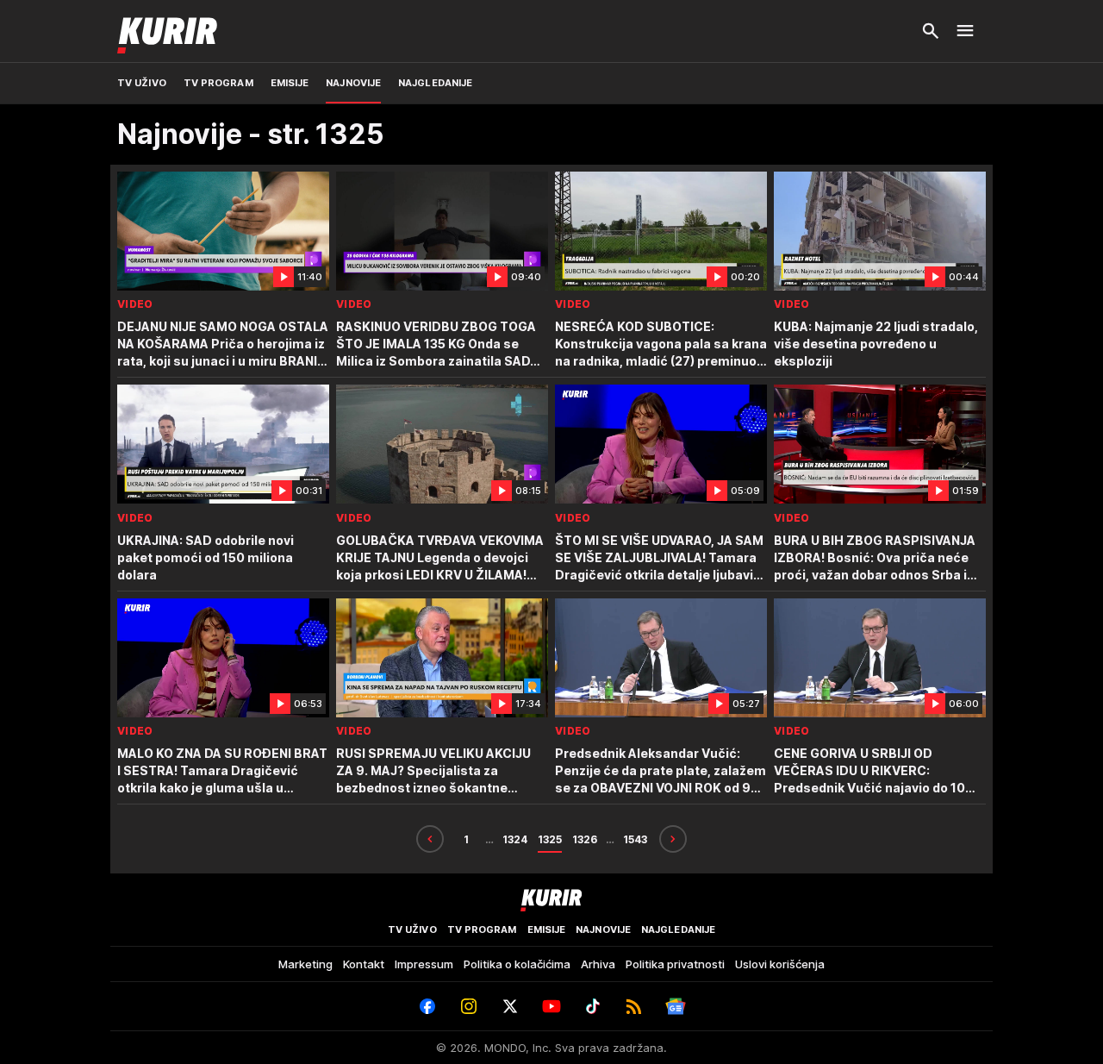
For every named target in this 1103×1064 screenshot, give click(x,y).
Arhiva (598, 964)
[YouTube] (551, 1006)
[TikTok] (593, 1006)
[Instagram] (469, 1006)
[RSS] (634, 1006)
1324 (514, 839)
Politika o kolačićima (517, 964)
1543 (635, 839)
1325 (550, 839)
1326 (584, 839)
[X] (510, 1006)
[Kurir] (167, 31)
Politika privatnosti (675, 964)
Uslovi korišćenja (780, 964)
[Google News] (675, 1006)
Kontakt (363, 964)
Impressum (424, 964)
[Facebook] (427, 1006)
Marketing (305, 964)
